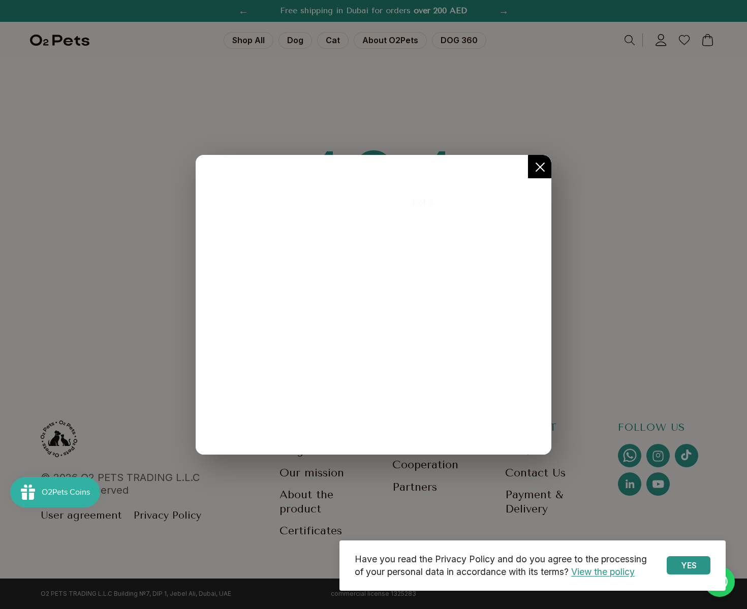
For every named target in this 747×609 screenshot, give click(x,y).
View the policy (603, 571)
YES (689, 565)
